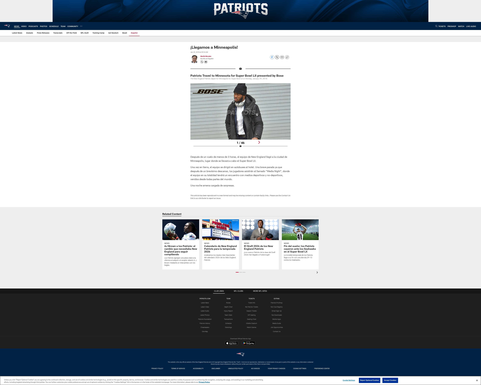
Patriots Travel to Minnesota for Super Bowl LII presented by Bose (237, 75)
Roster (228, 303)
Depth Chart (228, 307)
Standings (228, 327)
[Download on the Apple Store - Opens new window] (231, 343)
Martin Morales (205, 56)
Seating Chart (251, 319)
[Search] (436, 26)
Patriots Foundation (205, 319)
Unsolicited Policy (235, 368)
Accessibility (198, 368)
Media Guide (276, 323)
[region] (240, 380)
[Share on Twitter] (277, 58)
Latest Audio (205, 311)
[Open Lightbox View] (240, 117)
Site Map (205, 331)
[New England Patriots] (240, 354)
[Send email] (282, 58)
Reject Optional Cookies (369, 380)
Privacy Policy (157, 368)
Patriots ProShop (276, 303)
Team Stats (228, 315)
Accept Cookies (390, 380)
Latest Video (205, 307)
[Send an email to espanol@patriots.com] (205, 61)
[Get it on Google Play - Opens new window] (249, 344)
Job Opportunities (277, 327)
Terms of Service (178, 368)
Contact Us (276, 331)
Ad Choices (255, 368)
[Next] (259, 142)
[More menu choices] (81, 26)
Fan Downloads (277, 315)
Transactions (228, 319)
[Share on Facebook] (272, 58)
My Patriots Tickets (251, 307)
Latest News (205, 303)
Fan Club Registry (277, 307)
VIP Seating (252, 315)
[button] (237, 272)
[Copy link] (287, 57)
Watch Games (251, 327)
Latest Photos (205, 315)
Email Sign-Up (277, 311)
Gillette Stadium (251, 323)
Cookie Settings (299, 368)
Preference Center (322, 368)
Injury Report (228, 311)
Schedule (228, 323)
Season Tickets (252, 311)
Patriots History (205, 323)
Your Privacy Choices (276, 368)
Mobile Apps (276, 319)
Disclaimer (216, 368)
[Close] (477, 380)
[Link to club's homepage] (7, 26)
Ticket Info (251, 303)
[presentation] (318, 272)
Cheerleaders (205, 327)
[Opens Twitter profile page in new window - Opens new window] (201, 61)
